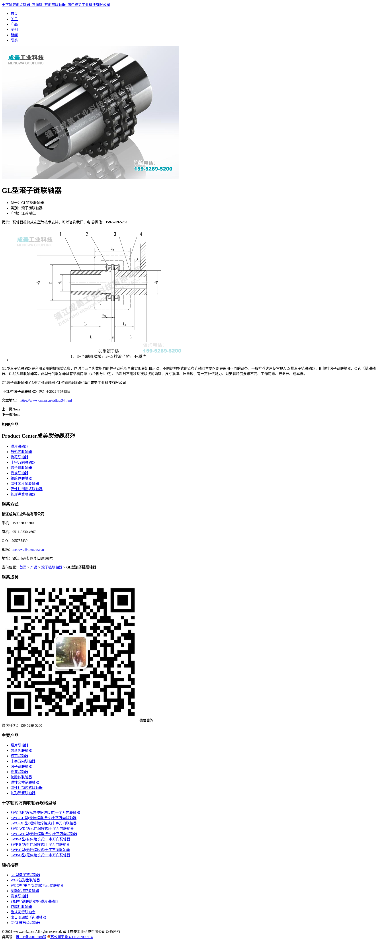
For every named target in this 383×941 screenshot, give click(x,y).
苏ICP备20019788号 (31, 937)
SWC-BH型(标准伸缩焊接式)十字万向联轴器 (45, 812)
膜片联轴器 (19, 446)
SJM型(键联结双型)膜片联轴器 (34, 901)
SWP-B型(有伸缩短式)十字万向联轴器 (40, 844)
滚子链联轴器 (21, 468)
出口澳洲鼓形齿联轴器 (28, 917)
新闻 (14, 35)
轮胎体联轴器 (21, 478)
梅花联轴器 (19, 457)
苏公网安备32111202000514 (71, 937)
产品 (14, 24)
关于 (14, 19)
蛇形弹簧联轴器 (23, 494)
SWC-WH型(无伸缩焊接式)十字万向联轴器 (44, 834)
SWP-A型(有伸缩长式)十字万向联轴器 (40, 839)
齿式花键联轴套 (23, 912)
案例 (14, 29)
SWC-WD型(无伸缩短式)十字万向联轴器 (42, 828)
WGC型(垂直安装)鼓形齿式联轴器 (37, 885)
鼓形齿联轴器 (21, 452)
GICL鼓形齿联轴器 (25, 923)
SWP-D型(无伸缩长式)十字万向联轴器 (40, 855)
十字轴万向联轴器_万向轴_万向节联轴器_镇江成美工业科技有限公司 (56, 5)
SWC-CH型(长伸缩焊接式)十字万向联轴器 (43, 818)
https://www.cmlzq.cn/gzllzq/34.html (46, 400)
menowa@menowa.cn (28, 549)
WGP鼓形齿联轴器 (25, 880)
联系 (14, 40)
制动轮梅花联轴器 (25, 891)
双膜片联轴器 (21, 907)
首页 (14, 14)
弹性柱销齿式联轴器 (27, 489)
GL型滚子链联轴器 (25, 875)
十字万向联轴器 (23, 462)
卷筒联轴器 (19, 473)
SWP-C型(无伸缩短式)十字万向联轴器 (40, 850)
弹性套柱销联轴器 (25, 484)
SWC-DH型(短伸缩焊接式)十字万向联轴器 (44, 823)
